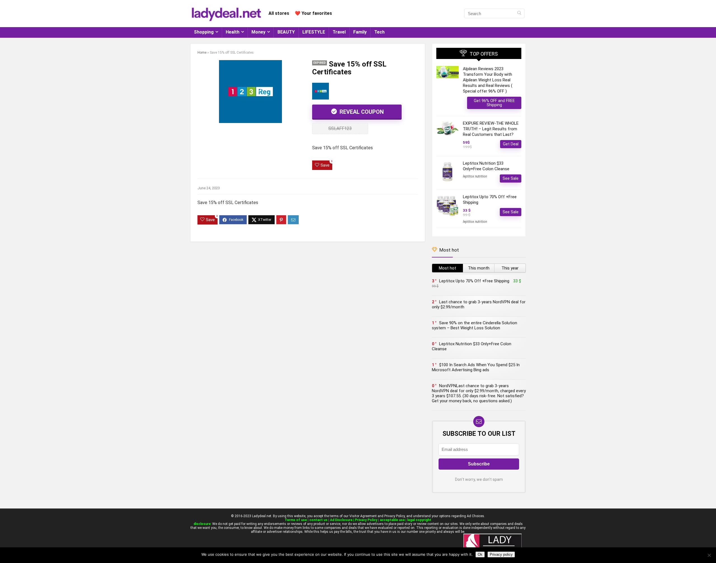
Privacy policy (501, 554)
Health (232, 32)
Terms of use (296, 520)
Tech (379, 32)
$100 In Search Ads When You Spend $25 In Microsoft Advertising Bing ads (476, 367)
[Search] (519, 13)
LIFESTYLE (313, 32)
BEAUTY (286, 32)
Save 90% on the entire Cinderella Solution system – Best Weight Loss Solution (474, 325)
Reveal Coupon (361, 111)
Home (201, 53)
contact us (318, 520)
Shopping (204, 32)
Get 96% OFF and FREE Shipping (494, 102)
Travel (339, 32)
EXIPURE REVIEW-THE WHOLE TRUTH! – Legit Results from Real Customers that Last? (491, 129)
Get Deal (511, 144)
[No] (709, 555)
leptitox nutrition (475, 176)
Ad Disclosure (341, 520)
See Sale (511, 178)
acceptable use (392, 520)
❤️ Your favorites (313, 13)
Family (360, 32)
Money (258, 32)
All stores (278, 13)
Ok (480, 554)
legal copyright (419, 520)
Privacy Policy (366, 520)
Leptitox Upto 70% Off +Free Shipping (474, 280)
